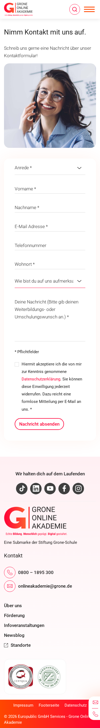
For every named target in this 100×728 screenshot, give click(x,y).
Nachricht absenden (39, 424)
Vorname (25, 188)
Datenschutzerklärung (41, 379)
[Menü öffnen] (89, 9)
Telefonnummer (30, 245)
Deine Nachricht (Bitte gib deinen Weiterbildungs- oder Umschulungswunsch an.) (46, 309)
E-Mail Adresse (31, 226)
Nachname (27, 207)
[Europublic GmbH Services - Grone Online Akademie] (28, 9)
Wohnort (25, 264)
